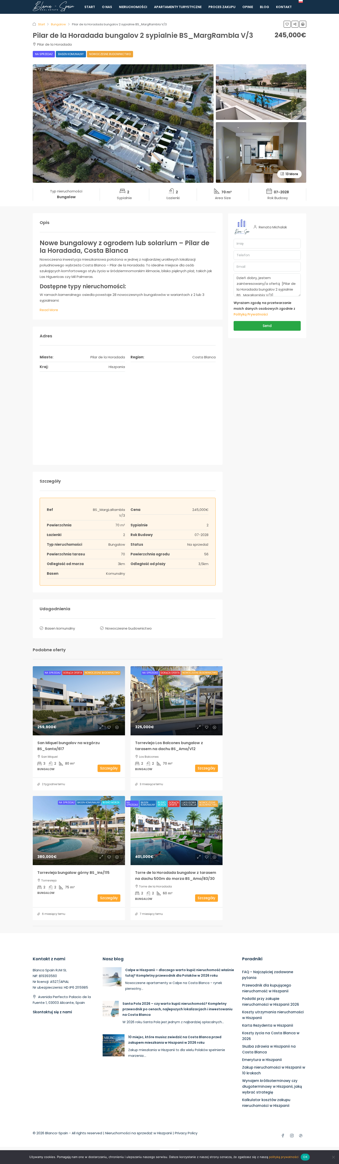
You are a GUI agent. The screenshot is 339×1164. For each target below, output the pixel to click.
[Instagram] (292, 1135)
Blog (264, 7)
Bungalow (58, 24)
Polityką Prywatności (251, 314)
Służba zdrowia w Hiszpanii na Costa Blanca (269, 1049)
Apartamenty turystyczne (178, 7)
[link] (79, 700)
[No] (333, 1157)
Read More (49, 309)
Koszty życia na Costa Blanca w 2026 (270, 1036)
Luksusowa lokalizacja (188, 804)
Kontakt (284, 7)
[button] (287, 24)
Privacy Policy (186, 1133)
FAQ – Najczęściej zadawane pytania (267, 975)
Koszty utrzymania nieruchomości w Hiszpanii (273, 1015)
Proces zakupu (221, 7)
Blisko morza (111, 802)
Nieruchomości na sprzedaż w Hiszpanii (138, 1133)
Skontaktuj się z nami (52, 1012)
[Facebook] (283, 1135)
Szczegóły (109, 768)
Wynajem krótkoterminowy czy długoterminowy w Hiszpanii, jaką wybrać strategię (272, 1086)
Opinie (247, 7)
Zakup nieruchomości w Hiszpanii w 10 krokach (273, 1070)
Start (89, 7)
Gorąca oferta (72, 673)
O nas (107, 7)
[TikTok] (301, 1135)
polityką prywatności (283, 1157)
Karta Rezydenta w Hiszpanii (267, 1025)
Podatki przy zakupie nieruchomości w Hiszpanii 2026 (270, 1001)
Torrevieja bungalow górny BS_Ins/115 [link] (73, 872)
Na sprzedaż (44, 54)
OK (305, 1157)
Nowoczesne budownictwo (110, 54)
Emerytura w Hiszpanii (262, 1059)
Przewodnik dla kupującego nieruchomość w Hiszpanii (266, 988)
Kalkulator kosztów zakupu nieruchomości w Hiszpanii (266, 1102)
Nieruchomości (133, 7)
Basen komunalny (71, 54)
